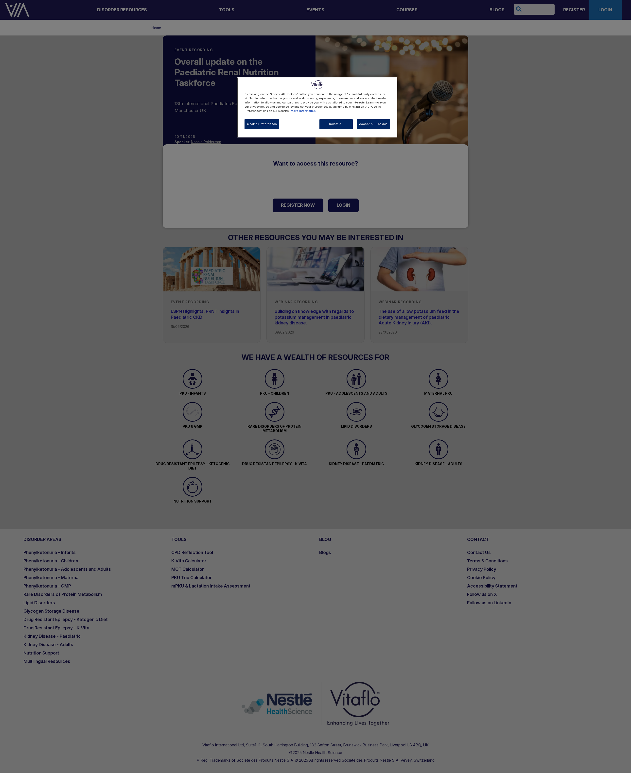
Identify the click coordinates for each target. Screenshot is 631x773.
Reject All (336, 124)
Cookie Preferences (262, 124)
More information (303, 111)
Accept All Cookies (373, 124)
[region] (317, 107)
